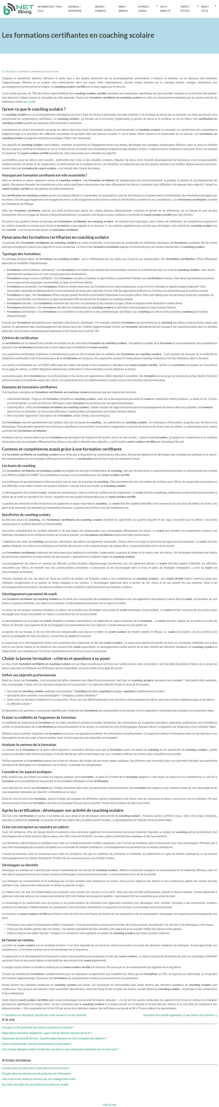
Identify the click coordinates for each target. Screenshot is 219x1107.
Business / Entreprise (75, 8)
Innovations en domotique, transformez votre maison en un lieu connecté (45, 1015)
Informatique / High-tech (50, 8)
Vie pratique (10, 72)
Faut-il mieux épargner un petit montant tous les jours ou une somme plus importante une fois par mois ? (60, 1049)
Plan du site (109, 1104)
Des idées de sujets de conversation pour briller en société (35, 1084)
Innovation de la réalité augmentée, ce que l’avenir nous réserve (178, 1015)
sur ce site (29, 101)
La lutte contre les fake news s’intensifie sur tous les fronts (35, 1068)
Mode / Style (205, 8)
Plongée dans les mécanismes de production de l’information (36, 1073)
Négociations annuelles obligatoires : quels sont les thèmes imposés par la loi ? (47, 1033)
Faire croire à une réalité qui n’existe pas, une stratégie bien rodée (39, 1079)
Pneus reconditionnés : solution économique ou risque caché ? (37, 1043)
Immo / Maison (123, 8)
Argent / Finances (100, 8)
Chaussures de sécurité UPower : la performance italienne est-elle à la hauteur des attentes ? (54, 1038)
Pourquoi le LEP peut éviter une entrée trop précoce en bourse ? (38, 1027)
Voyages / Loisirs (144, 8)
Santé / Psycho (185, 8)
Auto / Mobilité (165, 8)
